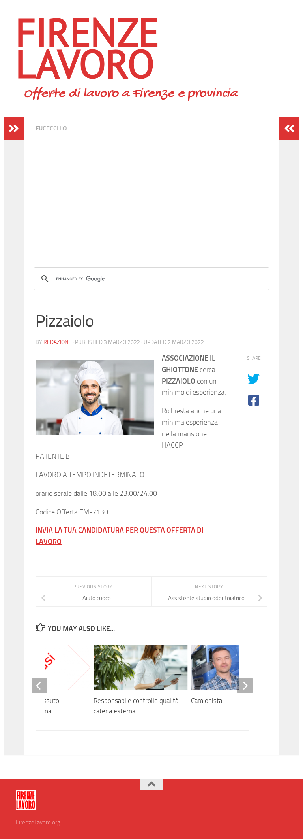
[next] (245, 685)
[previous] (39, 685)
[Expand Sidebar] (14, 128)
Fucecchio (51, 128)
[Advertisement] (151, 195)
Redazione (57, 342)
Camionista (206, 701)
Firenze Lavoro (87, 47)
